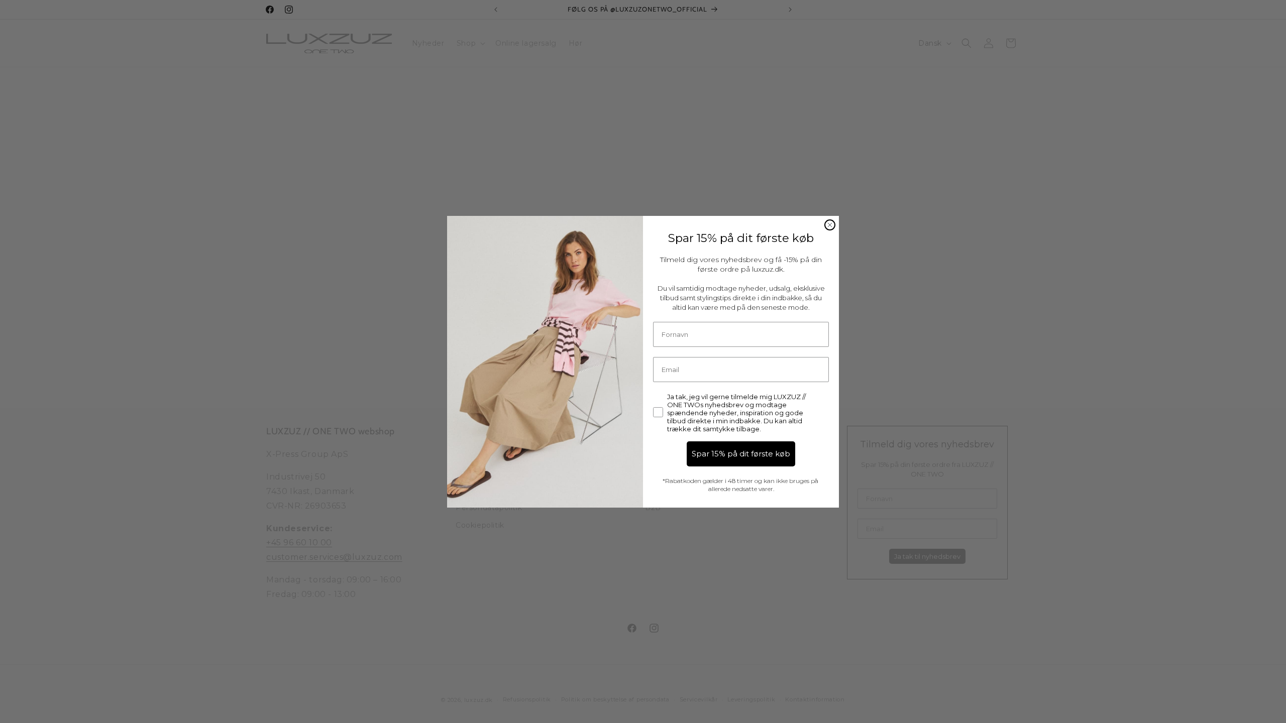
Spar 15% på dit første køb (741, 453)
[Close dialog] (830, 225)
